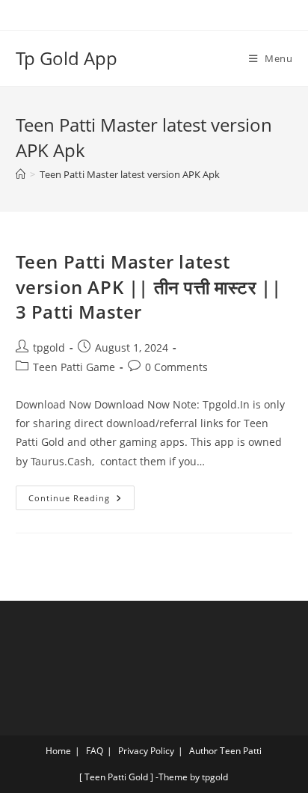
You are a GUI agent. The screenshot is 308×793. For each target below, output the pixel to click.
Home (58, 750)
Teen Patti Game (74, 367)
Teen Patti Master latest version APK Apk (130, 174)
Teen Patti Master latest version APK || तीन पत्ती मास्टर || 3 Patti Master (149, 286)
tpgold (49, 347)
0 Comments (176, 367)
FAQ (94, 750)
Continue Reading (81, 494)
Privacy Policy (146, 750)
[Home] (20, 174)
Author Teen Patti (225, 750)
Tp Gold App (66, 58)
